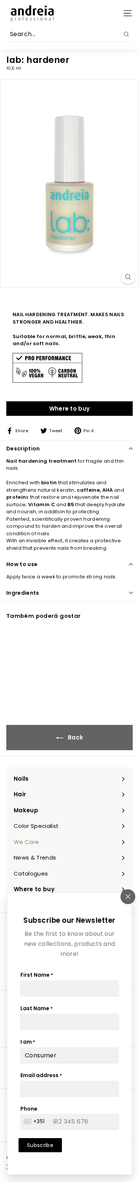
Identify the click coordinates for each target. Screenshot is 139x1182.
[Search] (126, 34)
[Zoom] (128, 277)
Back (74, 737)
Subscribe (40, 1145)
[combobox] (35, 1121)
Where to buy (69, 408)
